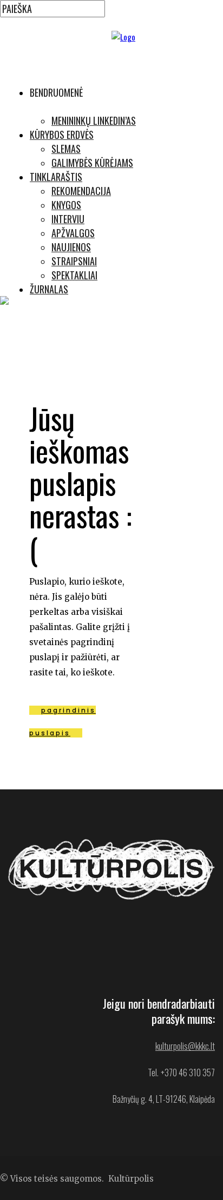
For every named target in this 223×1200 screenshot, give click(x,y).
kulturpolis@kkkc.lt (185, 1046)
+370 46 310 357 (188, 1072)
